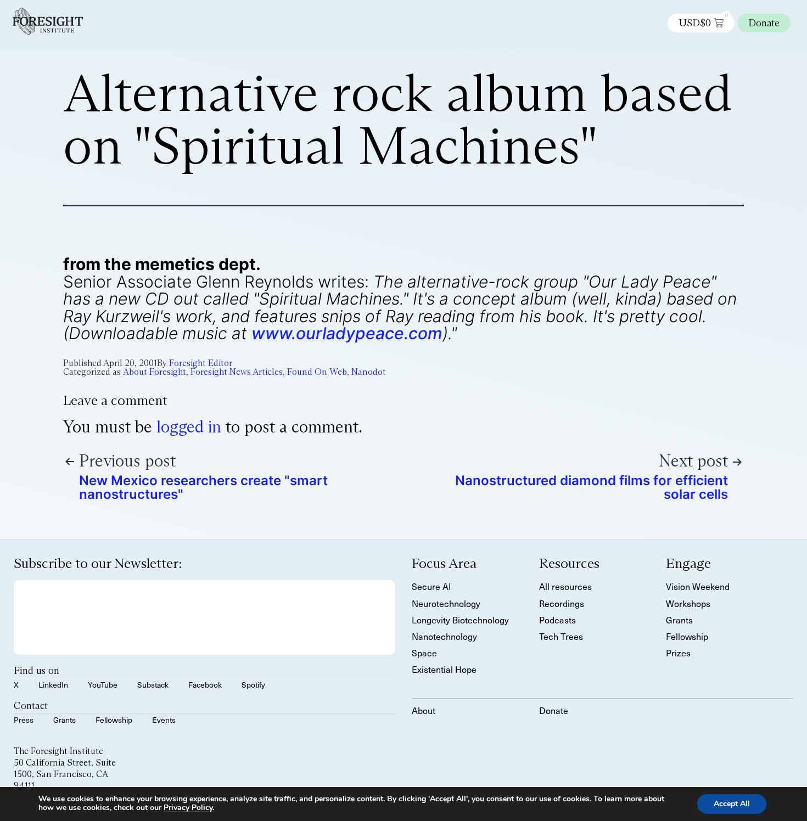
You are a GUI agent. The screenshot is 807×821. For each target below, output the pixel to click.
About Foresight (154, 372)
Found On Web (317, 372)
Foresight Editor (200, 363)
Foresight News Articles (236, 372)
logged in (188, 427)
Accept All (732, 803)
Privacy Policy (188, 807)
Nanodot (368, 372)
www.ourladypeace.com (346, 333)
